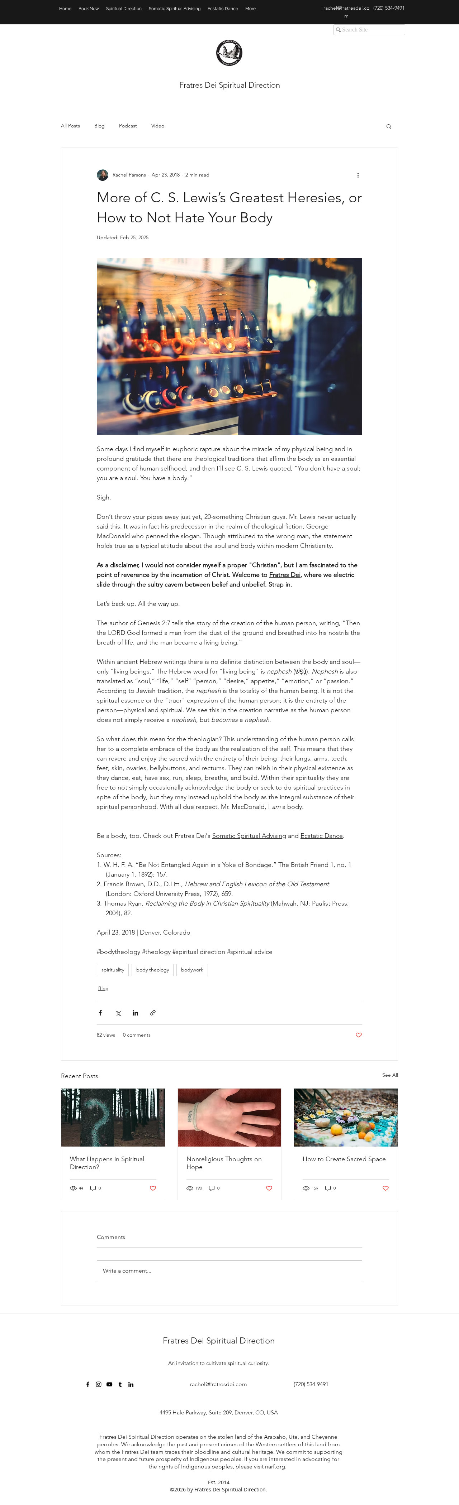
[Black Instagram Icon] (98, 1384)
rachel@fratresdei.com (218, 1384)
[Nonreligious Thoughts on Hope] (229, 1118)
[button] (388, 126)
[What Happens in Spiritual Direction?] (113, 1118)
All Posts (70, 125)
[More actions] (358, 175)
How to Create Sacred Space (344, 1159)
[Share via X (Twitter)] (117, 1012)
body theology (152, 969)
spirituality (112, 969)
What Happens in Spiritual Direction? (107, 1163)
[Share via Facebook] (100, 1012)
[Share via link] (153, 1012)
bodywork (192, 969)
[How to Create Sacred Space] (346, 1118)
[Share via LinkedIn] (135, 1012)
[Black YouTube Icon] (109, 1384)
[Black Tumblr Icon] (120, 1384)
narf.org (275, 1466)
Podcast (128, 125)
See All (390, 1075)
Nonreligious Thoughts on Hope (224, 1163)
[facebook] (87, 1384)
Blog (99, 125)
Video (157, 125)
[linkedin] (130, 1384)
